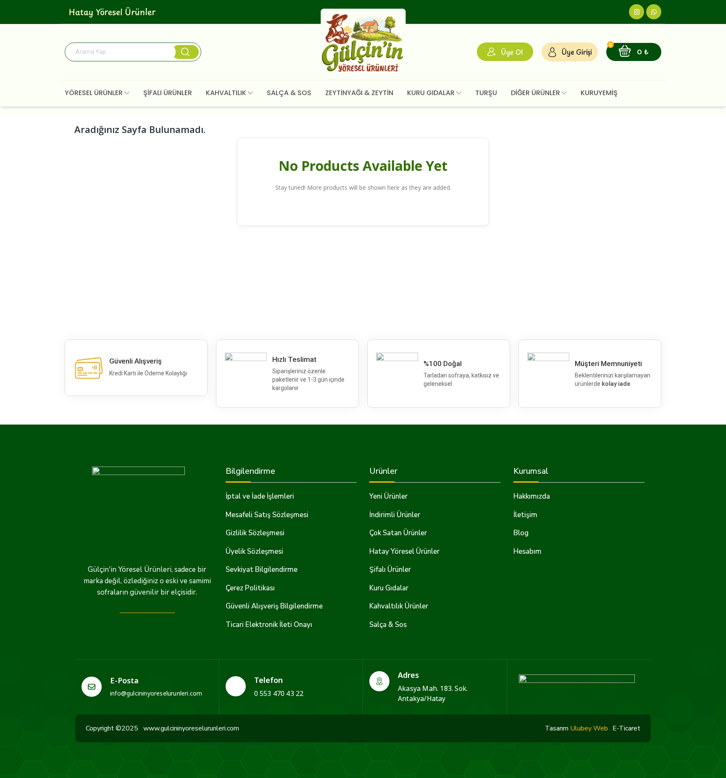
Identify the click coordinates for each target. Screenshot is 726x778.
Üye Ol (512, 52)
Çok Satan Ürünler (398, 533)
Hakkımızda (531, 496)
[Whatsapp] (653, 11)
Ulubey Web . (590, 728)
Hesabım (527, 551)
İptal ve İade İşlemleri (260, 496)
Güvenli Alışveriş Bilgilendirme (274, 606)
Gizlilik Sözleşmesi (255, 533)
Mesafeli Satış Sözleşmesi (267, 515)
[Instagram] (636, 11)
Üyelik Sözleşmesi (254, 551)
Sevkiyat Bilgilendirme (261, 569)
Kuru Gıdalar (388, 588)
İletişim (525, 515)
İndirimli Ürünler (394, 515)
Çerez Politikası (250, 588)
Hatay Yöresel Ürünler (404, 551)
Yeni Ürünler (388, 496)
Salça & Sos (388, 624)
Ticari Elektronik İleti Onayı (269, 624)
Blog (521, 533)
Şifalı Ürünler (390, 569)
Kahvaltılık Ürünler (398, 606)
